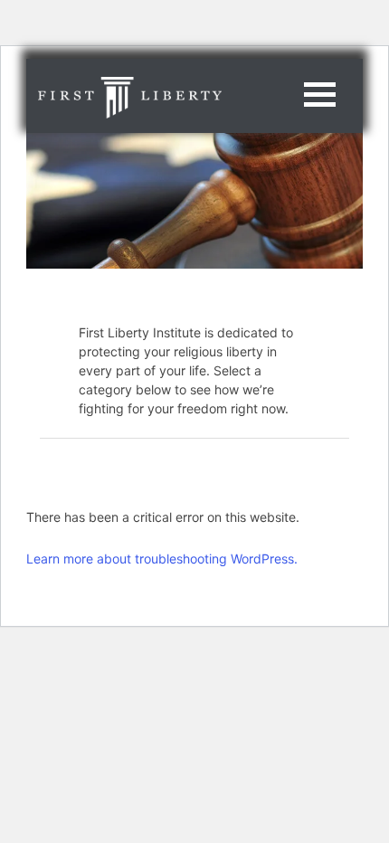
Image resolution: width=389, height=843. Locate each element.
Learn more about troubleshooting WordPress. (162, 558)
